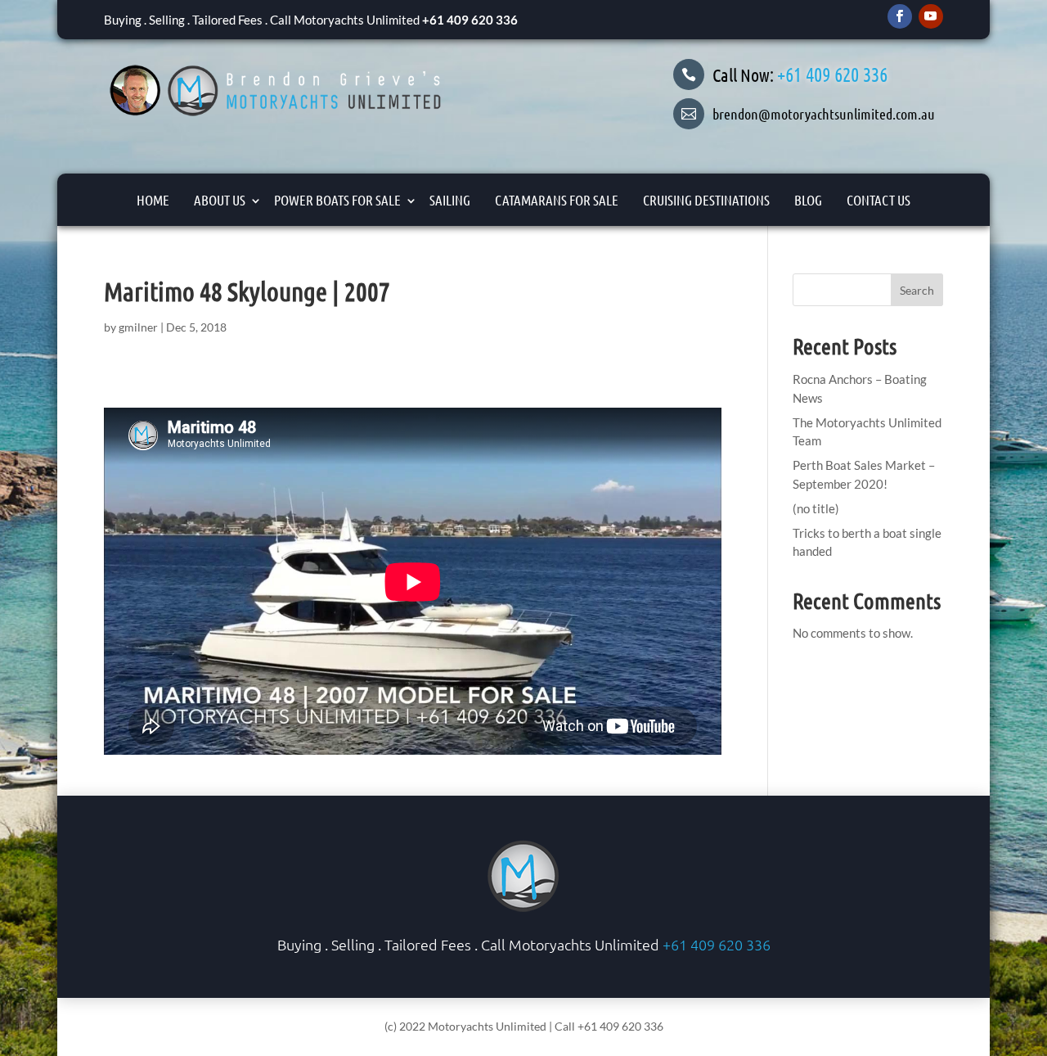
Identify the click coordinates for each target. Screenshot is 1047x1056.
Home (153, 200)
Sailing (449, 200)
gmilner (138, 327)
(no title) (816, 508)
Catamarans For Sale (556, 200)
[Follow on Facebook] (899, 16)
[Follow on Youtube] (931, 16)
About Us (219, 200)
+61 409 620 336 (470, 19)
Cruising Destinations (706, 200)
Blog (808, 200)
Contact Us (878, 200)
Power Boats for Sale (337, 200)
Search (917, 290)
